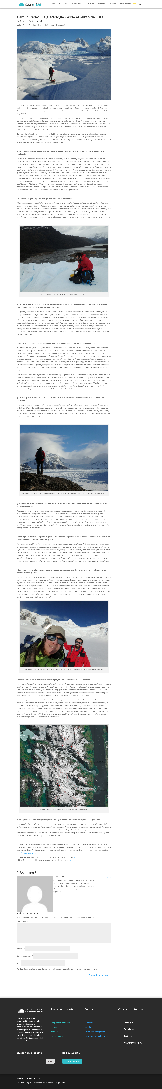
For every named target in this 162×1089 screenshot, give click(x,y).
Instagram (129, 1022)
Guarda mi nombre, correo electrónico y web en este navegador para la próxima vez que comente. (59, 969)
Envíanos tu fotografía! (95, 1032)
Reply (109, 877)
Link (75, 857)
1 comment (60, 25)
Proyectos (76, 4)
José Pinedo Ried (25, 25)
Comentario (22, 922)
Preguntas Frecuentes (60, 1023)
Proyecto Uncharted (28, 853)
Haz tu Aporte (125, 4)
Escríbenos (89, 1023)
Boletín (88, 1027)
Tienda (113, 4)
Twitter (128, 1036)
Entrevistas (49, 25)
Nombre (21, 948)
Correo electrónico (25, 956)
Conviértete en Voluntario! (96, 1036)
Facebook (129, 1029)
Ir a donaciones (72, 1061)
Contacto (101, 4)
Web (19, 963)
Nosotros (63, 4)
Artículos (90, 4)
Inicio (54, 4)
